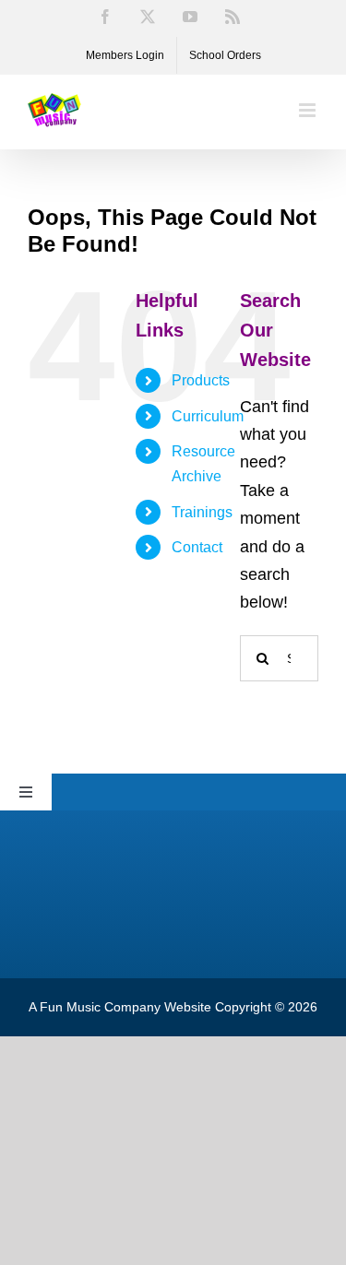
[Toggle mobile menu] (308, 110)
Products (201, 380)
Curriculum (208, 416)
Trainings (202, 512)
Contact (197, 547)
